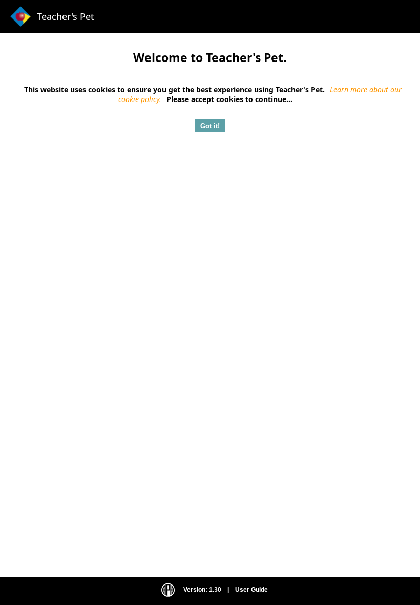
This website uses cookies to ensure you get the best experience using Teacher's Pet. (174, 89)
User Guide (251, 589)
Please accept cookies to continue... (230, 99)
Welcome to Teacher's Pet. (210, 57)
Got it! (210, 126)
